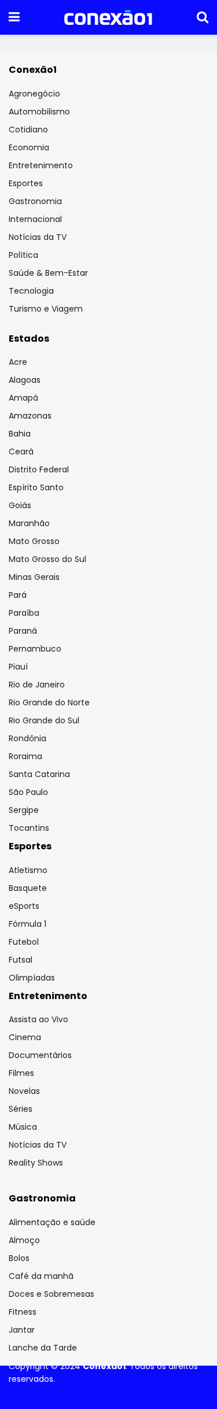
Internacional (35, 219)
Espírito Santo (36, 487)
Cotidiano (28, 129)
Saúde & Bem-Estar (48, 273)
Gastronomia (35, 201)
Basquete (28, 888)
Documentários (40, 1055)
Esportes (26, 183)
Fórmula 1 (27, 924)
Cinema (25, 1037)
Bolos (19, 1258)
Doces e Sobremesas (51, 1294)
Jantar (22, 1330)
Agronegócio (34, 93)
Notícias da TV (38, 237)
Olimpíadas (32, 977)
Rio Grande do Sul (44, 720)
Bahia (20, 433)
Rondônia (27, 738)
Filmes (21, 1073)
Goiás (20, 505)
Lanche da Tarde (43, 1347)
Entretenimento (41, 165)
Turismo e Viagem (46, 309)
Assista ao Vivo (38, 1019)
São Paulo (28, 792)
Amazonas (30, 415)
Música (23, 1127)
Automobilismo (39, 111)
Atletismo (28, 870)
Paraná (23, 631)
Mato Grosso (34, 541)
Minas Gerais (34, 577)
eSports (24, 906)
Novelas (24, 1091)
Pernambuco (35, 648)
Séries (20, 1109)
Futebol (24, 942)
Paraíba (24, 613)
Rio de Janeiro (37, 684)
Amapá (23, 398)
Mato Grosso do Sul (47, 559)
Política (23, 255)
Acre (18, 362)
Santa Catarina (39, 774)
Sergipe (24, 810)
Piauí (18, 666)
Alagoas (25, 380)
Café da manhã (41, 1276)
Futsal (20, 960)
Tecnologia (31, 291)
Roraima (25, 756)
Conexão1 (104, 1366)
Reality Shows (36, 1162)
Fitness (22, 1312)
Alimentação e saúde (52, 1222)
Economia (29, 147)
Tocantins (29, 828)
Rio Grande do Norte (49, 702)
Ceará (21, 451)
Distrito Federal (39, 469)
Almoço (24, 1240)
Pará (18, 595)
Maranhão (29, 523)
